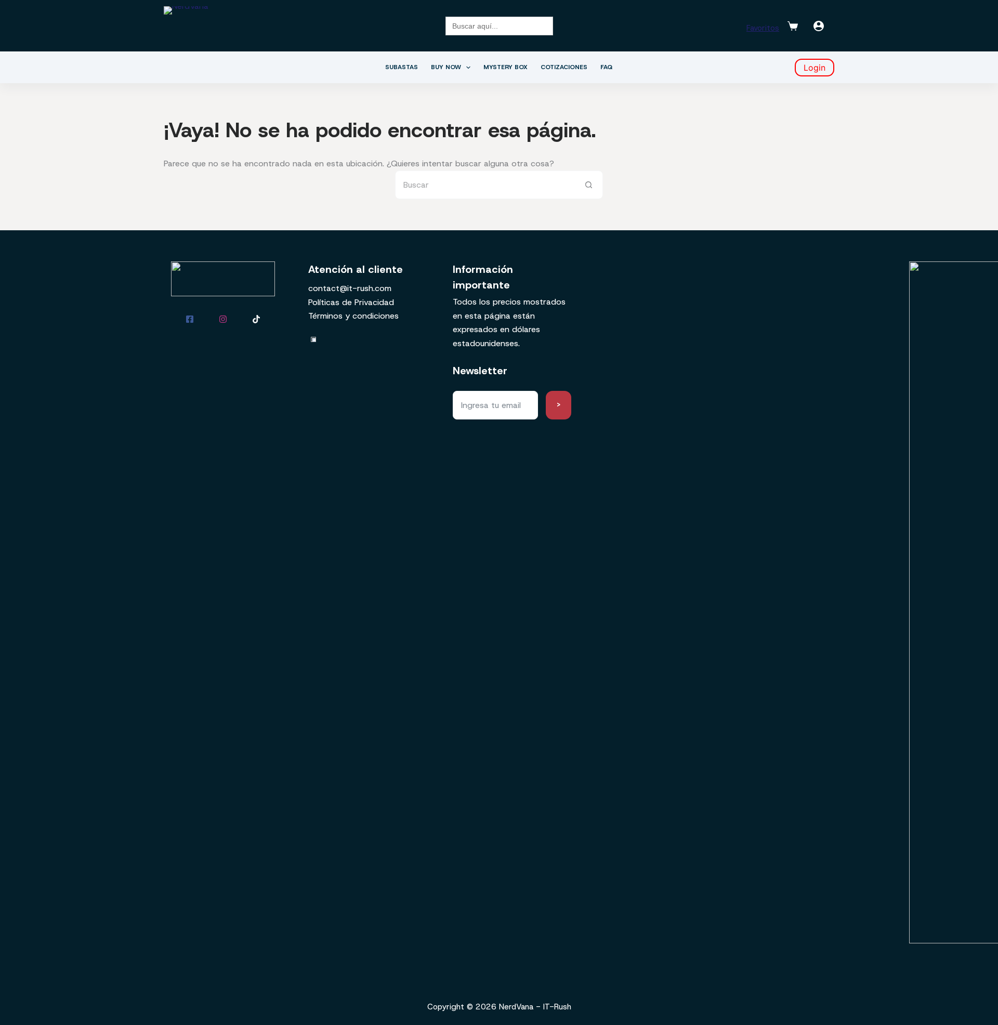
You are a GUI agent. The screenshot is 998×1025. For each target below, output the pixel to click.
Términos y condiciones (353, 315)
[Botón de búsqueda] (588, 185)
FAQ (606, 67)
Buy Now (446, 67)
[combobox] (485, 184)
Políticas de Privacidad (351, 302)
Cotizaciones (564, 67)
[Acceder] (818, 26)
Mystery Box (505, 67)
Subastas (401, 67)
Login (814, 67)
